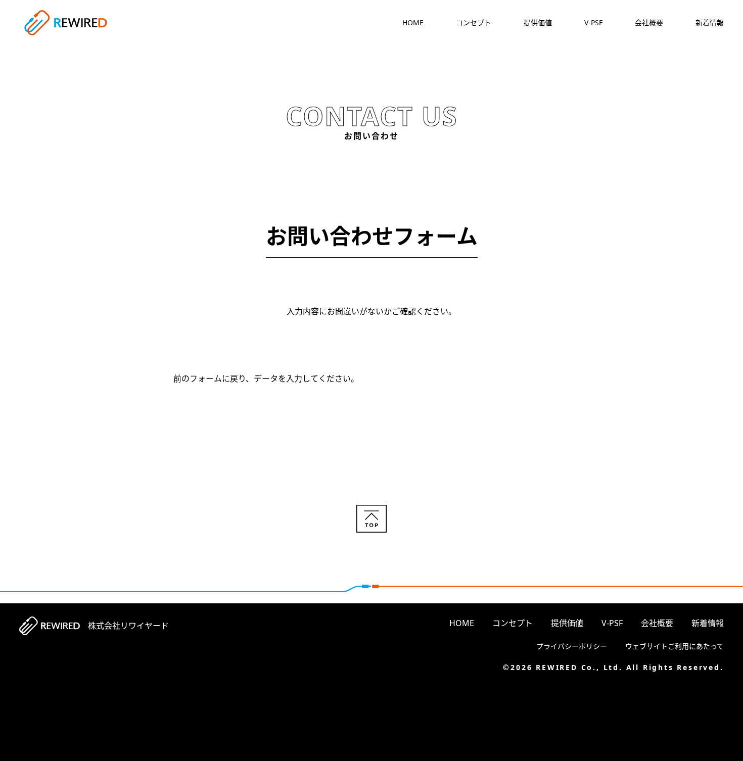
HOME (413, 22)
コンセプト (473, 22)
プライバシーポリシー (571, 646)
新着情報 (709, 22)
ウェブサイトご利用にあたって (674, 646)
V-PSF (593, 22)
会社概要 (649, 22)
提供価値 (538, 22)
